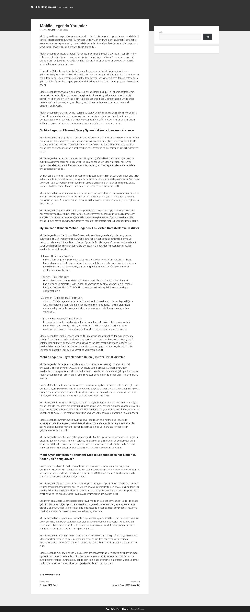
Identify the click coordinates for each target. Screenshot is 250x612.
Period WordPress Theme (117, 609)
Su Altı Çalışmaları (43, 7)
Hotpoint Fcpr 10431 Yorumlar (125, 585)
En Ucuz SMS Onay (49, 585)
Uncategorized (52, 575)
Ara (160, 32)
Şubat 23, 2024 (50, 30)
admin (65, 30)
